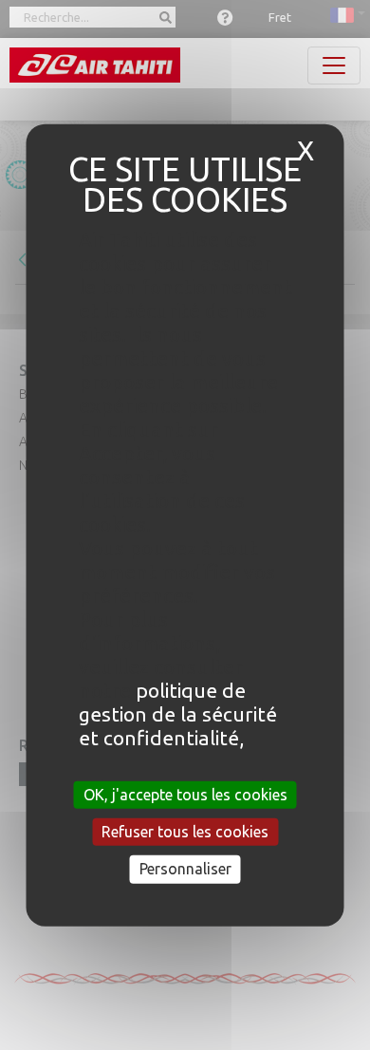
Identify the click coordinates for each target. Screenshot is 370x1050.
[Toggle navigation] (334, 65)
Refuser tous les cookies (185, 831)
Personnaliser (185, 868)
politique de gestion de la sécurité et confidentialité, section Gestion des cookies (178, 738)
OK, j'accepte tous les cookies (185, 794)
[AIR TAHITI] (94, 65)
